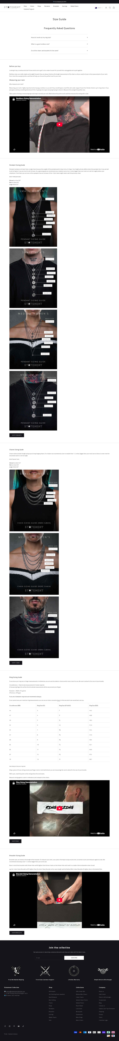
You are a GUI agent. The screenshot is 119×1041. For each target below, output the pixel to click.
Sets (50, 1020)
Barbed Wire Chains (81, 994)
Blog (100, 1003)
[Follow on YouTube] (19, 1026)
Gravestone (79, 1014)
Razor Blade (79, 1006)
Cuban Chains (80, 997)
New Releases (53, 997)
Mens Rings (79, 1017)
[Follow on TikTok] (23, 1026)
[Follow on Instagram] (9, 1026)
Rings (39, 6)
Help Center (102, 994)
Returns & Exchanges (105, 997)
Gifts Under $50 (80, 991)
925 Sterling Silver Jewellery (57, 994)
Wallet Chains (74, 6)
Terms (100, 1017)
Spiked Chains (80, 1003)
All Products (52, 991)
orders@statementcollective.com (15, 991)
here (58, 700)
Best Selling (52, 1000)
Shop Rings (15, 841)
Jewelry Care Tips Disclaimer (107, 1008)
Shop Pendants (17, 435)
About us (101, 991)
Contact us (102, 1006)
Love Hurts (79, 1008)
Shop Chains (16, 663)
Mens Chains (79, 1020)
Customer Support (29, 9)
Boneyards (79, 1011)
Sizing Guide (102, 1000)
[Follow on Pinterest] (14, 1026)
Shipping (101, 1011)
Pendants (47, 6)
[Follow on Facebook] (5, 1026)
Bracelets (56, 6)
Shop (25, 6)
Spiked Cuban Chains (82, 1000)
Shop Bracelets (17, 933)
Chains (32, 6)
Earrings (64, 6)
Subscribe (74, 958)
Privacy (101, 1014)
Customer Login (103, 1020)
